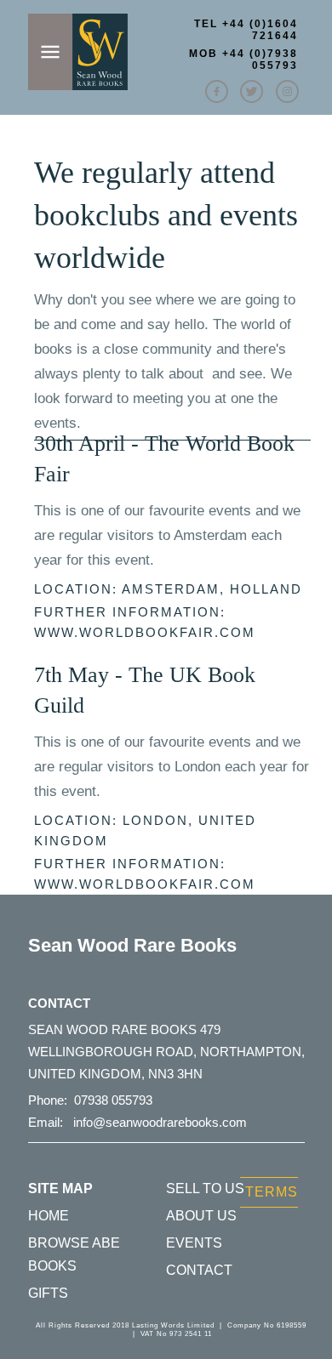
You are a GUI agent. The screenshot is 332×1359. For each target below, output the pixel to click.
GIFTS (48, 1293)
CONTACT (199, 1270)
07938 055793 (113, 1100)
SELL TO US (205, 1188)
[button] (166, 70)
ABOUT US (201, 1215)
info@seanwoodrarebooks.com (160, 1122)
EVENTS (194, 1243)
